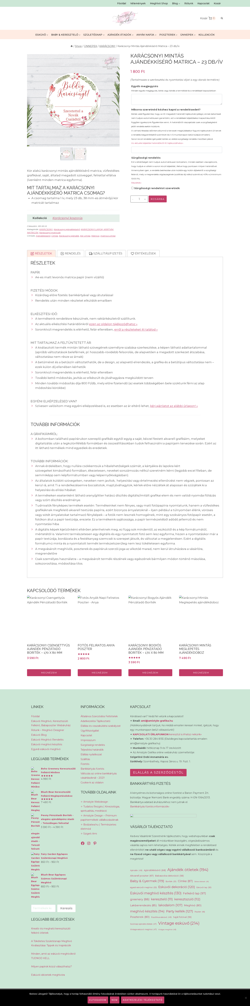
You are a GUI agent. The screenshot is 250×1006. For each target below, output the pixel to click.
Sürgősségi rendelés (176, 170)
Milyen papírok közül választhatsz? (51, 966)
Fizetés (85, 764)
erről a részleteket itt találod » (136, 329)
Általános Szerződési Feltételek (99, 716)
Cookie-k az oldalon (92, 782)
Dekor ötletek (201, 881)
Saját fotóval (182, 917)
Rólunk (188, 3)
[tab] (41, 253)
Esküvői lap (203, 887)
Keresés (66, 908)
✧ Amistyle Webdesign (94, 801)
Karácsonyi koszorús (67, 218)
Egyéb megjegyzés (173, 88)
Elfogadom (97, 1000)
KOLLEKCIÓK (206, 34)
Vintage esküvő (178, 923)
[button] (66, 154)
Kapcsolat (203, 3)
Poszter (200, 912)
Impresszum (88, 740)
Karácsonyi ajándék (69, 236)
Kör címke (85, 236)
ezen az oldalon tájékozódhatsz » (113, 324)
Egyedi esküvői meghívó (46, 749)
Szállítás (85, 759)
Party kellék (179, 911)
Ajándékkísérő (43, 236)
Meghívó (193, 905)
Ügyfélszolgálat (90, 730)
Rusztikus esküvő (161, 917)
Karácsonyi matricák (50, 232)
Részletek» (136, 182)
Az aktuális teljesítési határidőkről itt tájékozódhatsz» (157, 143)
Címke (54, 236)
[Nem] (245, 998)
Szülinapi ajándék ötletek (143, 924)
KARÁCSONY (46, 229)
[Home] (71, 46)
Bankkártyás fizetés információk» (149, 806)
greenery (139, 899)
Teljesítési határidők (92, 749)
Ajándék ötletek (187, 869)
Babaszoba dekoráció (169, 875)
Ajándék (136, 870)
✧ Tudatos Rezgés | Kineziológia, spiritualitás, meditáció (100, 808)
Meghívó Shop (159, 3)
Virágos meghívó (167, 929)
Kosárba (157, 199)
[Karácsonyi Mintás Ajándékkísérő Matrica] (73, 100)
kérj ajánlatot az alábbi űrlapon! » (174, 406)
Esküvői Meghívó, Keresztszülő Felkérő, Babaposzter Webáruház (51, 723)
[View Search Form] (220, 18)
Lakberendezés (143, 905)
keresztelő (162, 899)
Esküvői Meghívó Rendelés (47, 739)
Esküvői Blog (39, 734)
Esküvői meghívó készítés (46, 744)
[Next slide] (84, 154)
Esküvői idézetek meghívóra (48, 974)
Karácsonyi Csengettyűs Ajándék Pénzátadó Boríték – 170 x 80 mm (48, 648)
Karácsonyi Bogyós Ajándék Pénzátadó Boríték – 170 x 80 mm (146, 648)
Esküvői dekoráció (176, 887)
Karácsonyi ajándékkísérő (67, 229)
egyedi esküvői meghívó (143, 887)
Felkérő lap (194, 893)
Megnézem (49, 672)
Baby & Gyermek (147, 881)
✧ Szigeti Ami (89, 833)
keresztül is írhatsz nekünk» (167, 734)
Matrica (95, 236)
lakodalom (170, 905)
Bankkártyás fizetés (92, 768)
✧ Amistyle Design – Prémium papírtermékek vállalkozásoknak (99, 817)
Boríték (171, 881)
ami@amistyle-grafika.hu (157, 720)
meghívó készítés (147, 911)
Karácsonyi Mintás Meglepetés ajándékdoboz (195, 648)
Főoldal (121, 3)
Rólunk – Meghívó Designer (47, 730)
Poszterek (140, 917)
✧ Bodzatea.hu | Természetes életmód (98, 826)
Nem (115, 1000)
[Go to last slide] (62, 154)
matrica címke (107, 236)
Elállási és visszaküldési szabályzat (101, 725)
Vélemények (138, 3)
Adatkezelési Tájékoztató (95, 721)
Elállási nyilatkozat (91, 754)
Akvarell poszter (142, 875)
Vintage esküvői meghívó (143, 929)
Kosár (217, 3)
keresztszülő (187, 899)
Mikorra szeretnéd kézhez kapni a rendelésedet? (176, 126)
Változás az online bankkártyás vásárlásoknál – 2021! (99, 775)
